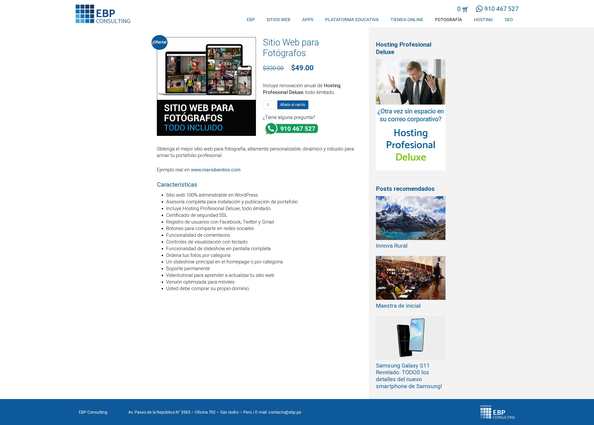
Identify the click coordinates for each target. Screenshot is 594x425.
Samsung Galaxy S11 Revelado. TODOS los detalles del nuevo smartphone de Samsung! (409, 376)
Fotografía (448, 19)
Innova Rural (391, 245)
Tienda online (407, 19)
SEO (509, 19)
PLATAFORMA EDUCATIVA (352, 19)
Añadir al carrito (292, 104)
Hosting (483, 19)
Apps (307, 19)
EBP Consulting (93, 412)
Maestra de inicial (398, 305)
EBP (251, 19)
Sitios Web (278, 19)
